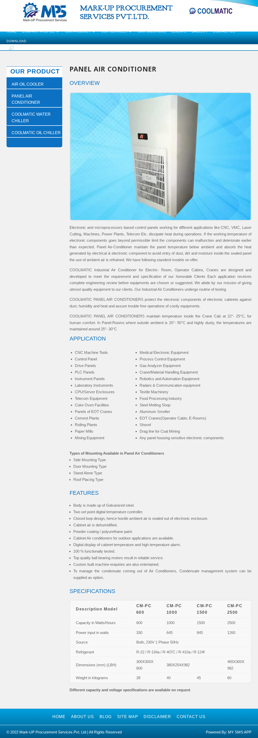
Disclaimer (157, 717)
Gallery (200, 31)
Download (16, 41)
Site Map (127, 717)
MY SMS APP (239, 732)
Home (12, 31)
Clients (179, 31)
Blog (106, 717)
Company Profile (38, 31)
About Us (82, 717)
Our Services (114, 31)
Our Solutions (152, 31)
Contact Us (224, 31)
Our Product (78, 31)
